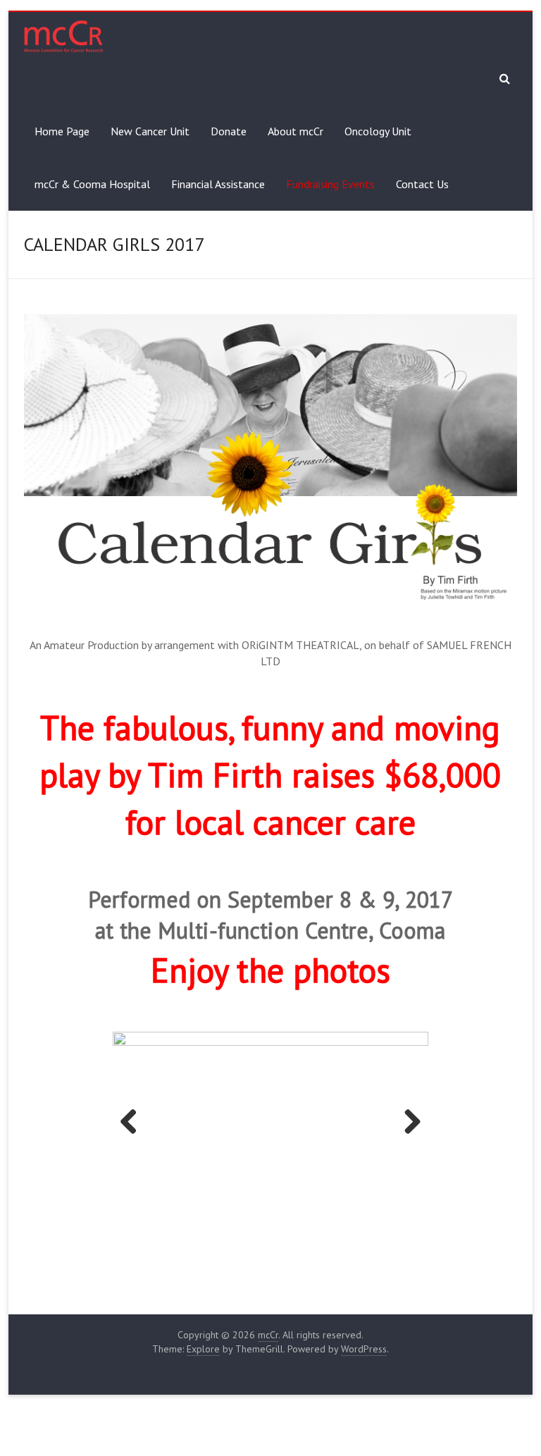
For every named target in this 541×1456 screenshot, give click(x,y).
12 (327, 1185)
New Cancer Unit (150, 131)
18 (424, 1185)
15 (376, 1185)
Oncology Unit (377, 131)
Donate (229, 131)
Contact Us (422, 184)
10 (295, 1185)
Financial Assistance (218, 184)
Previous (134, 1101)
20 (295, 1199)
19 (440, 1185)
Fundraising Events (330, 184)
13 (343, 1185)
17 (408, 1185)
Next (407, 1101)
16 (392, 1185)
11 (311, 1185)
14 (359, 1185)
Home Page (62, 131)
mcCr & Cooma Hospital (92, 184)
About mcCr (295, 131)
